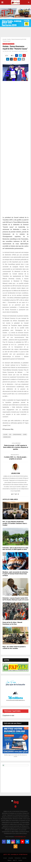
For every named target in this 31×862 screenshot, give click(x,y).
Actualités (5, 43)
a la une (5, 434)
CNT (10, 434)
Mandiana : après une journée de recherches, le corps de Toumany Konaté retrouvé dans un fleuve (15, 573)
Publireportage (11, 43)
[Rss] (15, 846)
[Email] (27, 842)
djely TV (15, 860)
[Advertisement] (15, 150)
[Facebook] (4, 842)
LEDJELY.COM (8, 51)
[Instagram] (13, 842)
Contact (20, 860)
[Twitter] (8, 842)
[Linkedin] (18, 842)
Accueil (4, 39)
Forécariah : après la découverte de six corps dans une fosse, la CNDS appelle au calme (15, 548)
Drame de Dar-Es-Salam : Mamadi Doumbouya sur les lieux (12, 623)
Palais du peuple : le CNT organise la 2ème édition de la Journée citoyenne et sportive (15, 447)
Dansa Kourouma (17, 434)
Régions (9, 860)
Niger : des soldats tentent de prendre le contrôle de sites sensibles (14, 647)
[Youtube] (22, 842)
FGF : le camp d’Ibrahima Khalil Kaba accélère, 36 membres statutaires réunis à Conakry (15, 523)
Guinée (24, 434)
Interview (24, 858)
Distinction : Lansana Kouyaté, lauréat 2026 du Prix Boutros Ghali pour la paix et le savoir (15, 599)
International (18, 858)
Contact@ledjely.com (20, 836)
